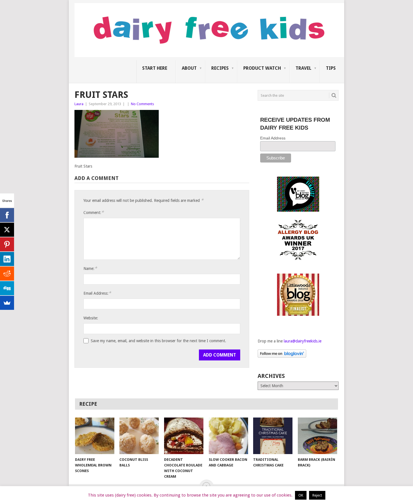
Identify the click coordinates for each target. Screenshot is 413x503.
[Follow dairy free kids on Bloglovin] (282, 356)
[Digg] (7, 288)
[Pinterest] (7, 244)
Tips (331, 68)
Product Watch (262, 68)
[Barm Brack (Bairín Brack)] (317, 436)
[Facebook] (7, 215)
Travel (303, 68)
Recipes (220, 68)
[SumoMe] (7, 303)
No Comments (142, 104)
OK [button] (300, 495)
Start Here (154, 68)
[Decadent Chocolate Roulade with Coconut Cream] (183, 436)
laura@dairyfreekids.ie (302, 341)
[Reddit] (7, 274)
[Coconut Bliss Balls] (139, 436)
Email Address (272, 138)
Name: (90, 268)
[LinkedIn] (7, 259)
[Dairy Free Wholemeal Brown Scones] (94, 436)
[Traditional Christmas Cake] (272, 436)
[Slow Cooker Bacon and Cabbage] (228, 436)
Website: (90, 318)
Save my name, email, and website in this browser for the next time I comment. (158, 341)
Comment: (93, 212)
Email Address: (97, 293)
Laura (78, 104)
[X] (7, 230)
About (189, 68)
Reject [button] (317, 495)
